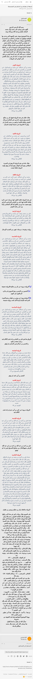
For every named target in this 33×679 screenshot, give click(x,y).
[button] (30, 2)
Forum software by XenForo (19, 666)
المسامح (29, 8)
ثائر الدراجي (24, 637)
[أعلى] (26, 677)
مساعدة (5, 674)
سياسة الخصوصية (12, 674)
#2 (2, 643)
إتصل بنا (30, 674)
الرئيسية (30, 676)
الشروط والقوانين (22, 674)
